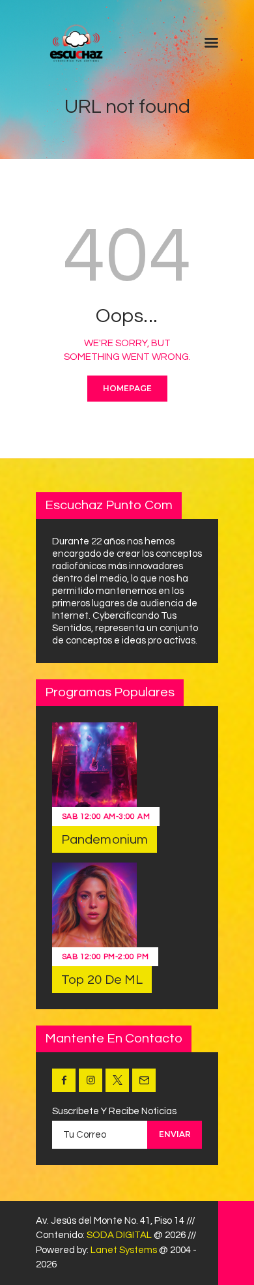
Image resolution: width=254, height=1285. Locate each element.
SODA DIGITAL (119, 1235)
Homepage (127, 388)
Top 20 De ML (102, 979)
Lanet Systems (124, 1250)
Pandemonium (104, 839)
